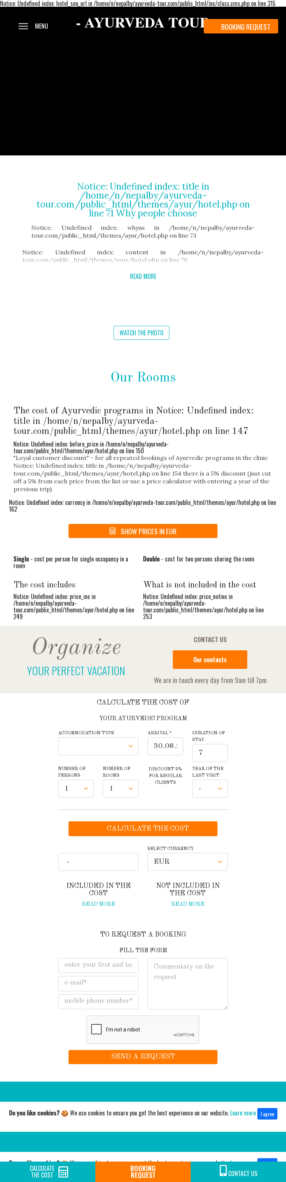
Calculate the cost (42, 1171)
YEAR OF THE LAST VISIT (207, 772)
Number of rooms (116, 772)
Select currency (170, 849)
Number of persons (72, 772)
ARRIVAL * (159, 733)
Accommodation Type (86, 733)
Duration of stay (208, 736)
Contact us (242, 1173)
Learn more (243, 1112)
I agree (267, 1114)
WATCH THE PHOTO (141, 332)
